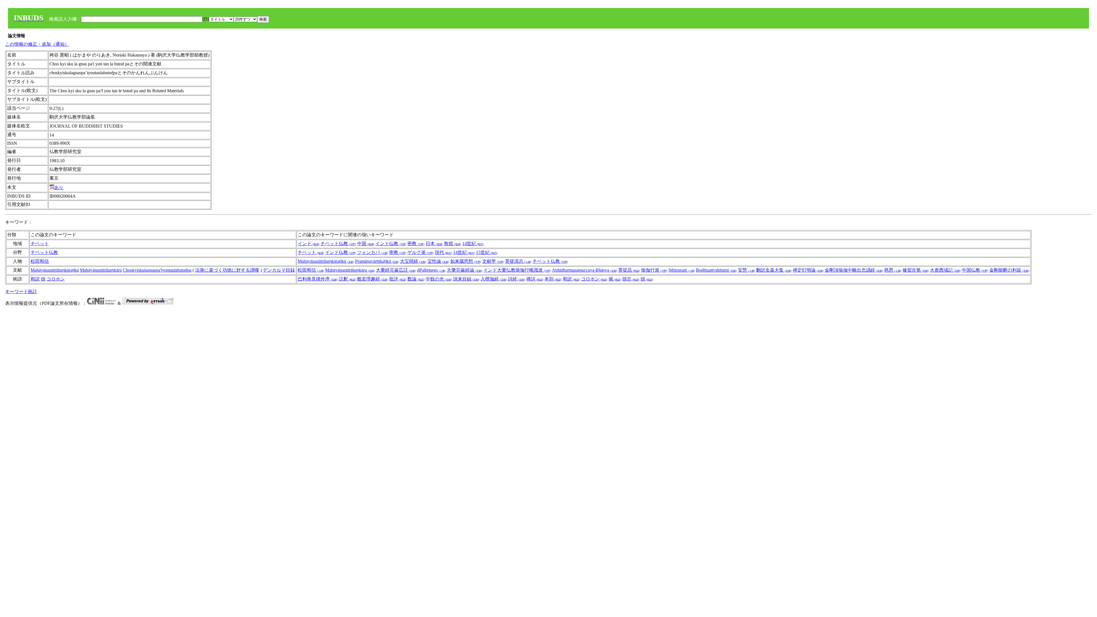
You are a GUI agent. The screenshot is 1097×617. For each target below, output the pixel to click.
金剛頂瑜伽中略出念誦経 (854, 270)
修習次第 (915, 270)
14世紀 (473, 243)
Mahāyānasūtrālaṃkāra (101, 270)
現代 (443, 252)
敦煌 (452, 243)
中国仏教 (975, 270)
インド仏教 (390, 243)
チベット (40, 243)
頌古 (630, 279)
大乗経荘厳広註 (396, 270)
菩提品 (629, 270)
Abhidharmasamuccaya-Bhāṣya (584, 270)
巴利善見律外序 (318, 279)
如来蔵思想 (465, 261)
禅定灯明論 (808, 270)
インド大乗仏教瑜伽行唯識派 (517, 270)
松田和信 (40, 261)
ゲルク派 (420, 252)
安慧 (746, 270)
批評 (397, 279)
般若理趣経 (372, 279)
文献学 (493, 261)
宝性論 (438, 261)
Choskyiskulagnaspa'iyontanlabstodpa (157, 270)
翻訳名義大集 (774, 270)
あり (58, 187)
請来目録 (466, 279)
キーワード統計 (21, 291)
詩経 (516, 279)
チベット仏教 (338, 243)
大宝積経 (413, 261)
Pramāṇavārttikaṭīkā (377, 261)
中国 (365, 243)
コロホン (56, 279)
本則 (553, 279)
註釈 (347, 279)
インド (308, 243)
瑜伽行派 (654, 270)
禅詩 (534, 279)
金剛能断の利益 (1009, 270)
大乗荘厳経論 (464, 270)
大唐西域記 (945, 270)
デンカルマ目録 (279, 270)
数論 (416, 279)
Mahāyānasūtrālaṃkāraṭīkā (326, 261)
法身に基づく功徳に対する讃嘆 (227, 270)
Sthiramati (681, 270)
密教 (416, 243)
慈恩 (892, 270)
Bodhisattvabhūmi (716, 270)
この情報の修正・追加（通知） (37, 44)
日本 (434, 243)
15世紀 (487, 252)
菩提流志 (518, 261)
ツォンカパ (372, 252)
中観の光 (439, 279)
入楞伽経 (494, 279)
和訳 (35, 279)
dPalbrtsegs (431, 270)
